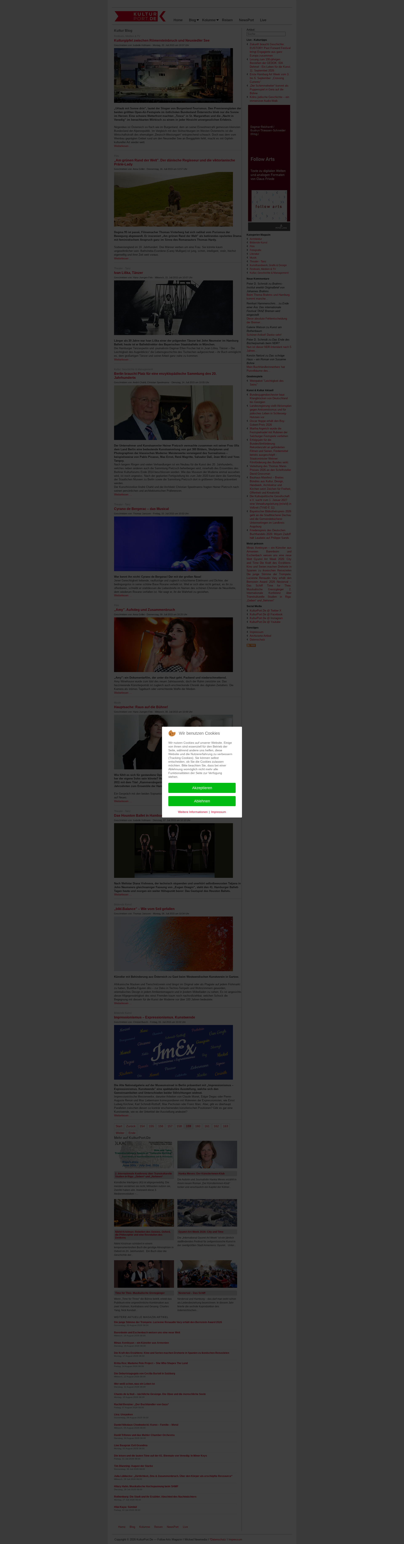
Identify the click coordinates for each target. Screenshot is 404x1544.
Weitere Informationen (193, 812)
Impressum (218, 812)
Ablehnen (202, 801)
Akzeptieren (202, 788)
